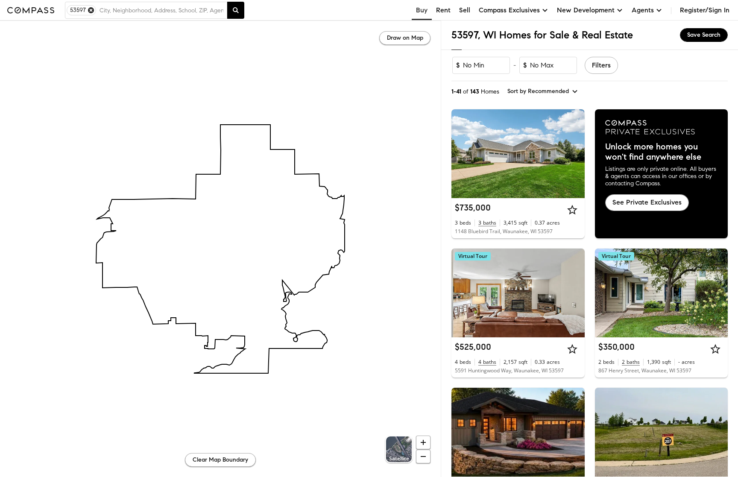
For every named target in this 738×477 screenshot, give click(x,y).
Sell (464, 10)
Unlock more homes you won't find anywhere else (653, 152)
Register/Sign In (704, 10)
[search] (235, 10)
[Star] (572, 210)
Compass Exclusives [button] (509, 10)
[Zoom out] (423, 456)
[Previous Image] (462, 154)
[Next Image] (574, 154)
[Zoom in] (423, 442)
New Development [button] (586, 10)
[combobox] (161, 10)
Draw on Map (405, 37)
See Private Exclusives (647, 202)
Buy (422, 10)
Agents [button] (643, 10)
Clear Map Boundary (220, 459)
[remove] (91, 10)
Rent (443, 10)
